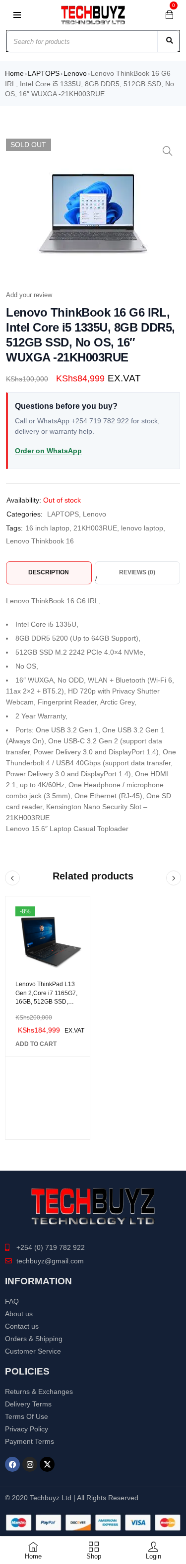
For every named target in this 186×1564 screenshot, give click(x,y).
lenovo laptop (142, 528)
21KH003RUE (95, 528)
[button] (167, 151)
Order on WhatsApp (48, 451)
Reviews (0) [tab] (137, 572)
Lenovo (75, 73)
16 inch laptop (47, 528)
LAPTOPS (44, 73)
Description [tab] (48, 572)
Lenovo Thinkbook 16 (40, 541)
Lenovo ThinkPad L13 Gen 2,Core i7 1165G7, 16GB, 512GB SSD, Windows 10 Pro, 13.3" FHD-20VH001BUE (46, 1002)
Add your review (29, 295)
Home (14, 73)
